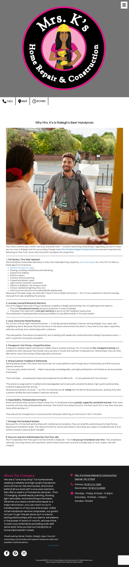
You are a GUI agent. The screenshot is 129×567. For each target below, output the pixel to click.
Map (24, 101)
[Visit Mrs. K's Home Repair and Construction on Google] (15, 553)
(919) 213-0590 (96, 488)
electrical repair (87, 262)
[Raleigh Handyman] (64, 244)
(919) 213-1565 (92, 484)
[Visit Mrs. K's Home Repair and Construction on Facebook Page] (6, 553)
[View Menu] (124, 5)
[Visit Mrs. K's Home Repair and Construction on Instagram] (24, 553)
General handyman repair (22, 268)
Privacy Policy (54, 545)
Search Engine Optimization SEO (58, 562)
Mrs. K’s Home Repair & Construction (78, 249)
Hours (40, 101)
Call (9, 101)
